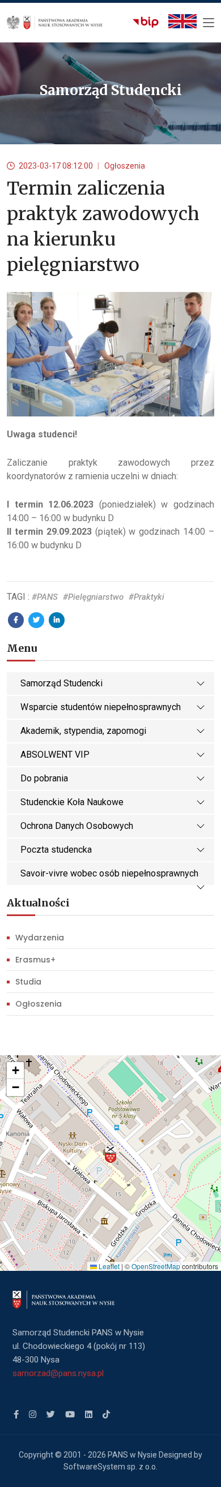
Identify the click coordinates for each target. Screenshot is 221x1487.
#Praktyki (146, 597)
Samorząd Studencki (61, 683)
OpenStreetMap (155, 1266)
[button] (110, 1154)
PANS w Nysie (132, 1454)
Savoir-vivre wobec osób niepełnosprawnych (109, 873)
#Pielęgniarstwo (93, 597)
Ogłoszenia (38, 1004)
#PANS (45, 597)
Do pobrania (44, 778)
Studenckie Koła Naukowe (72, 802)
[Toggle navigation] (208, 23)
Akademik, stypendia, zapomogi (83, 730)
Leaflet (108, 1266)
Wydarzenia (39, 937)
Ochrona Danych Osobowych (76, 825)
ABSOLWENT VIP (55, 754)
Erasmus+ (35, 960)
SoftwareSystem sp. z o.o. (110, 1466)
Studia (28, 982)
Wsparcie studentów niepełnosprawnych (100, 707)
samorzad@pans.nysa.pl (58, 1373)
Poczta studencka (56, 849)
